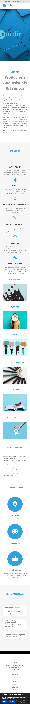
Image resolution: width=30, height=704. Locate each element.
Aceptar (4, 701)
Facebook (15, 684)
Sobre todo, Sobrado (12, 607)
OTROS (15, 609)
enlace (5, 132)
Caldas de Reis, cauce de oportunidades (13, 622)
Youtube (15, 692)
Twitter (15, 689)
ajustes (13, 698)
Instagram (15, 687)
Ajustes (19, 701)
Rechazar (12, 701)
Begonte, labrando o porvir (14, 635)
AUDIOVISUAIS (17, 624)
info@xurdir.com (15, 674)
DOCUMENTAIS (8, 626)
